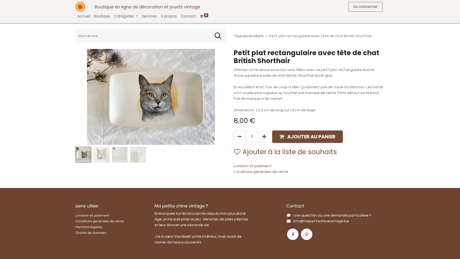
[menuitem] (83, 16)
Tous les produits (249, 36)
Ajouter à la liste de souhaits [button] (289, 152)
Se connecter (365, 6)
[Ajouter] (264, 136)
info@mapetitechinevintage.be (321, 221)
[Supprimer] (240, 136)
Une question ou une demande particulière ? (332, 215)
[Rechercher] (218, 36)
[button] (86, 96)
